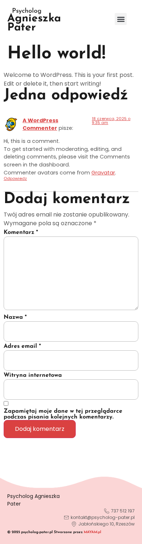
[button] (121, 19)
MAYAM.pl (92, 532)
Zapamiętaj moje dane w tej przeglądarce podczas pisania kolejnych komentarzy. (63, 414)
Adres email (22, 346)
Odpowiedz (15, 178)
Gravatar (103, 172)
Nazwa (15, 317)
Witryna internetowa (33, 375)
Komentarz (21, 232)
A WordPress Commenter (40, 124)
